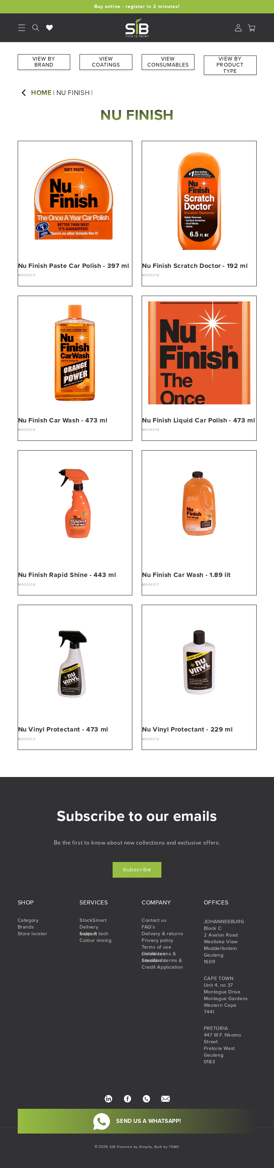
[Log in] (238, 27)
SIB (113, 1146)
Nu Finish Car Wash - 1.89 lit (186, 575)
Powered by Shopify (134, 1146)
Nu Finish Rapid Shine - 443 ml (67, 575)
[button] (35, 27)
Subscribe (137, 869)
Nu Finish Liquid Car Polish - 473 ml (198, 420)
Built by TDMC (167, 1146)
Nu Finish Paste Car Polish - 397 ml (73, 266)
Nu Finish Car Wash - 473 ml (63, 420)
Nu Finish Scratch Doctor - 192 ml (195, 266)
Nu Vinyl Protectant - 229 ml (187, 729)
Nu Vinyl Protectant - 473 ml (63, 729)
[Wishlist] (50, 27)
